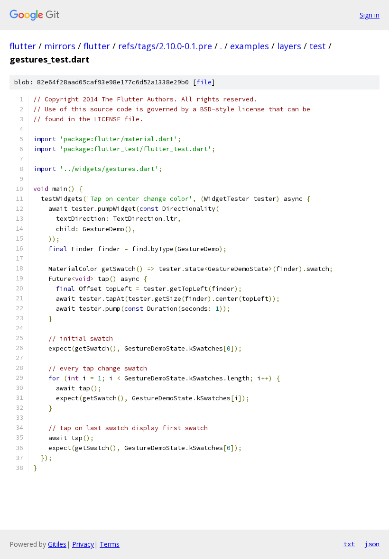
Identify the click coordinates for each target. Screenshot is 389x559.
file (204, 82)
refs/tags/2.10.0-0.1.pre (165, 46)
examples (249, 46)
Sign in (370, 14)
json (372, 544)
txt (349, 544)
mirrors (59, 46)
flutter (22, 46)
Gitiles (57, 544)
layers (289, 46)
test (317, 46)
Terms (110, 544)
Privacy (83, 544)
